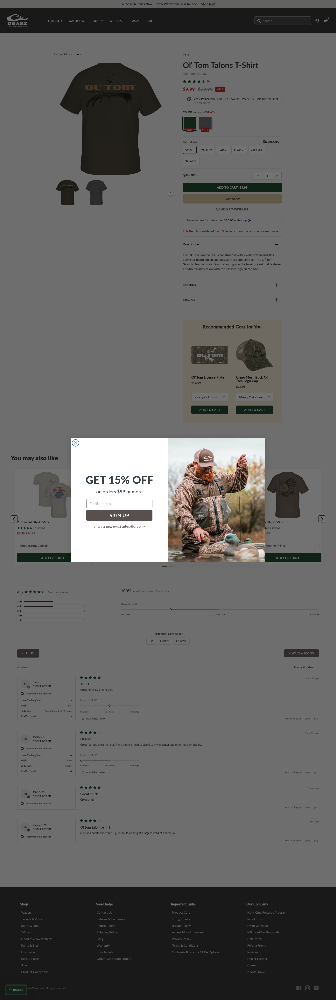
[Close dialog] (75, 443)
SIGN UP (119, 515)
